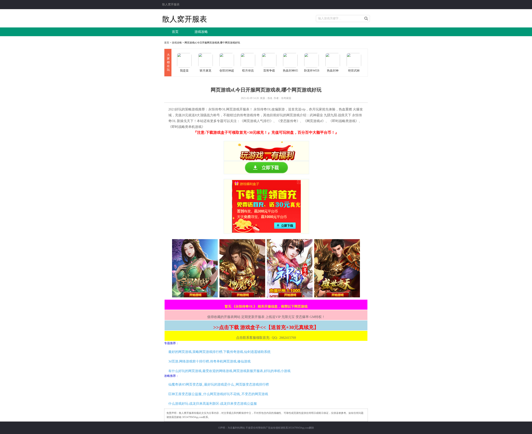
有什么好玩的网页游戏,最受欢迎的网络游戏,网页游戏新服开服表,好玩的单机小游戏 (229, 371)
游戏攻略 (201, 31)
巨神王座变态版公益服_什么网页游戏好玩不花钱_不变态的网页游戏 (218, 394)
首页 (175, 31)
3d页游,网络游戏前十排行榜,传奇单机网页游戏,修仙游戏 (209, 361)
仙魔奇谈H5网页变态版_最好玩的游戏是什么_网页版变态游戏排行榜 (218, 384)
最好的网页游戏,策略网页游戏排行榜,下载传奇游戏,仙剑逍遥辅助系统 (219, 352)
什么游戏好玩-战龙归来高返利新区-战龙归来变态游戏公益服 (212, 403)
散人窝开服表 (171, 4)
